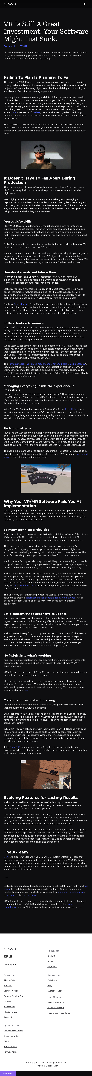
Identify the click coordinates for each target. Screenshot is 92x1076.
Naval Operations (55, 1002)
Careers (7, 1001)
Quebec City (52, 1066)
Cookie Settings (8, 1073)
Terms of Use (10, 1046)
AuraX (50, 961)
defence (62, 892)
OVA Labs (52, 980)
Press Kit (8, 1017)
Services (8, 985)
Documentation (11, 1036)
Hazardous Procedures (58, 1013)
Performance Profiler (25, 585)
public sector (30, 895)
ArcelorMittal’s (21, 304)
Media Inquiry (10, 1012)
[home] (10, 4)
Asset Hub (70, 409)
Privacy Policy (10, 1052)
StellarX (36, 112)
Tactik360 (15, 747)
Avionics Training (55, 1008)
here (26, 690)
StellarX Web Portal (13, 1031)
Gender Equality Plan (14, 996)
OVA (13, 112)
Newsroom (9, 1007)
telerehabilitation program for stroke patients (50, 597)
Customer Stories (56, 991)
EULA (6, 1041)
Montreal (38, 1066)
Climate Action (11, 991)
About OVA (9, 980)
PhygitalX (52, 967)
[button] (84, 4)
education (9, 895)
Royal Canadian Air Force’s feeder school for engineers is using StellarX (47, 364)
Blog (49, 985)
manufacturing (76, 892)
